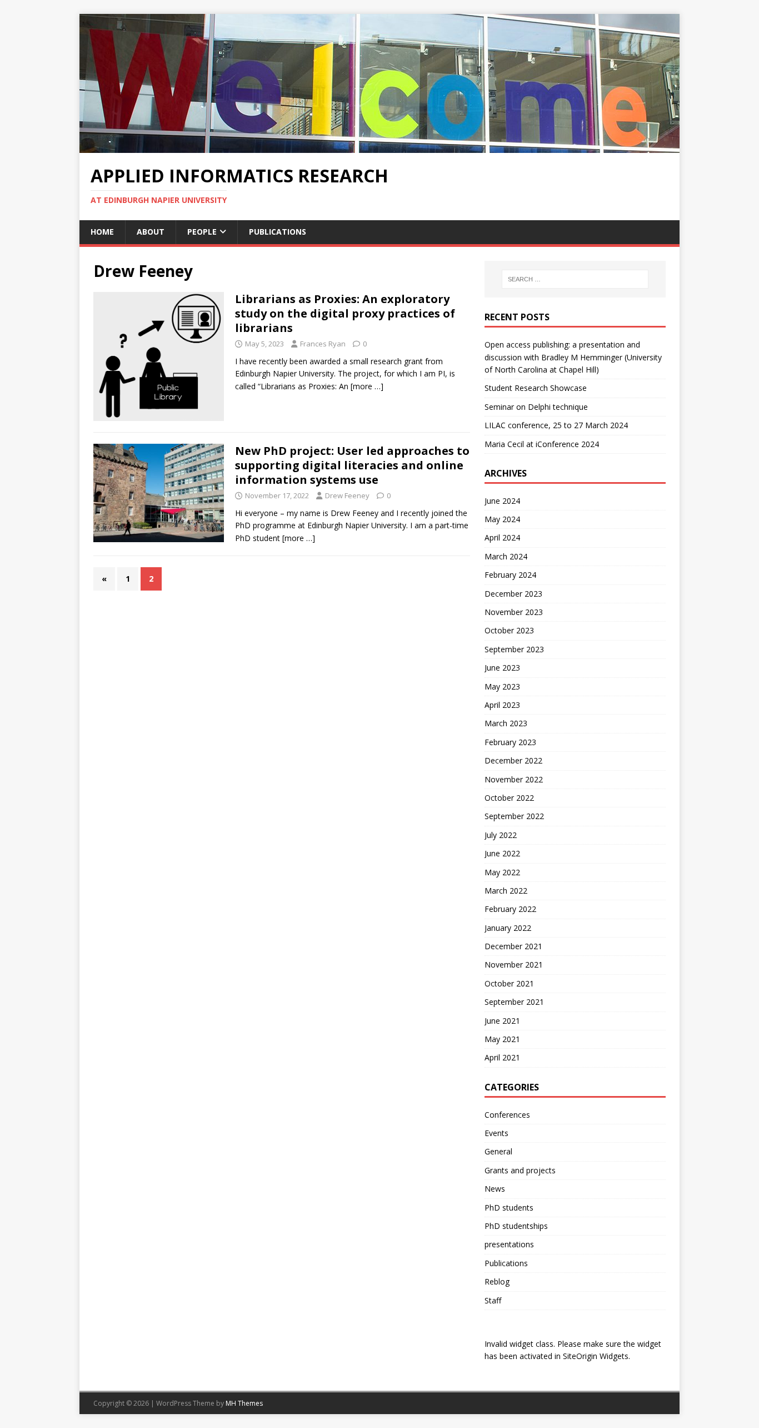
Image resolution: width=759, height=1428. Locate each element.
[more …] (367, 386)
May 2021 (502, 1039)
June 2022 (502, 853)
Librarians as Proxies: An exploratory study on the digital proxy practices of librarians (345, 313)
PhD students (509, 1207)
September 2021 (514, 1001)
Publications (277, 231)
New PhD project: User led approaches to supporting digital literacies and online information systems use (352, 465)
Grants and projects (520, 1170)
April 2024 (502, 537)
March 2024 (506, 556)
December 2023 (513, 593)
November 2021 (514, 964)
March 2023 (506, 723)
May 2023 (502, 686)
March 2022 (506, 890)
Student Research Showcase (537, 388)
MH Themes (244, 1403)
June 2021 (502, 1020)
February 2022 (510, 909)
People (202, 231)
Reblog (497, 1281)
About (150, 231)
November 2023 (514, 612)
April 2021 (502, 1057)
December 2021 (513, 946)
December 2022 (513, 760)
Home (102, 231)
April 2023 (502, 705)
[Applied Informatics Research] (379, 146)
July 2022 (501, 835)
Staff (493, 1300)
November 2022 (514, 779)
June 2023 (502, 667)
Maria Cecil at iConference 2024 (542, 444)
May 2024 (502, 519)
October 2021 (509, 983)
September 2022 (514, 816)
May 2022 (502, 872)
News (495, 1188)
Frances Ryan (323, 344)
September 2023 (514, 649)
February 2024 (510, 574)
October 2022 (509, 797)
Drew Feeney (347, 495)
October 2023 (509, 630)
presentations (509, 1244)
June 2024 (502, 500)
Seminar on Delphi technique (536, 406)
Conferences (507, 1114)
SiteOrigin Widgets (595, 1356)
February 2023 (510, 742)
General (498, 1151)
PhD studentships (516, 1226)
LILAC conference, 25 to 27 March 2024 (556, 425)
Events (496, 1133)
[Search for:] (575, 279)
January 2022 (508, 928)
